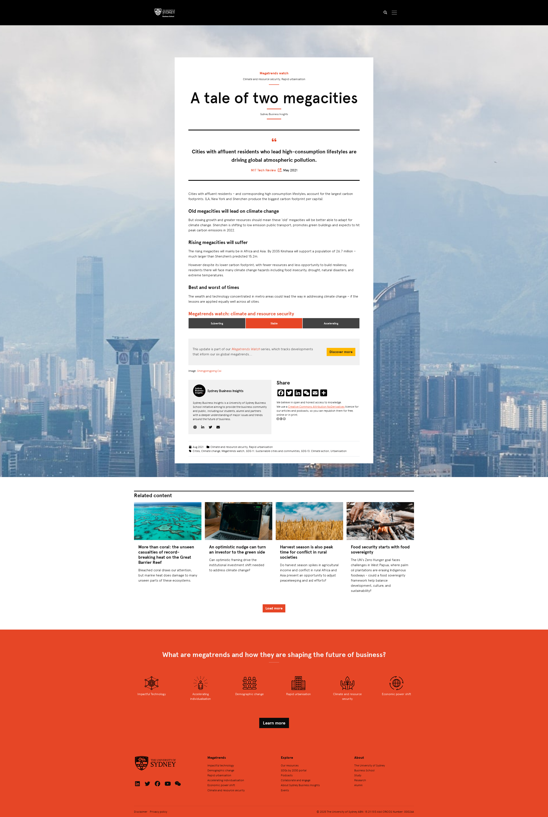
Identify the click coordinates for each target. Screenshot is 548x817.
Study (357, 775)
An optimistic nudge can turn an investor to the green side (237, 549)
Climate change (210, 451)
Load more (274, 608)
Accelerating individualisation (225, 780)
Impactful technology (220, 765)
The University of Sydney (369, 765)
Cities (196, 451)
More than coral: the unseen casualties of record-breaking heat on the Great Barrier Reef (166, 554)
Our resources (290, 765)
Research (360, 780)
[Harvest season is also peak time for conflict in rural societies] (309, 521)
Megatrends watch (274, 73)
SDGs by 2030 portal (294, 770)
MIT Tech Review (263, 170)
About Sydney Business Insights (300, 785)
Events (285, 790)
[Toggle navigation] (394, 13)
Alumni (358, 785)
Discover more (341, 351)
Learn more (274, 723)
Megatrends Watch (245, 349)
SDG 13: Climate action (315, 451)
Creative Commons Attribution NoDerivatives (316, 406)
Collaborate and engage (295, 780)
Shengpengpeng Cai (209, 371)
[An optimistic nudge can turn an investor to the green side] (238, 521)
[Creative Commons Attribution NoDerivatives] (281, 418)
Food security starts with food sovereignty (380, 549)
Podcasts (287, 775)
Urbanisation (339, 451)
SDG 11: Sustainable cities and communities (272, 451)
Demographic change (220, 770)
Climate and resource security (228, 447)
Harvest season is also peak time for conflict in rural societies (306, 552)
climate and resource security (262, 313)
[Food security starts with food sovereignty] (380, 521)
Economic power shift (221, 785)
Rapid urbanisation (261, 447)
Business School (364, 770)
